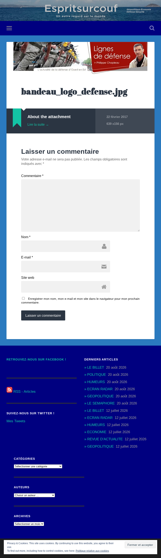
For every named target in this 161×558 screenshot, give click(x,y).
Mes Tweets (15, 421)
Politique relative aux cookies (92, 550)
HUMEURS (96, 382)
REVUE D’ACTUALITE (105, 439)
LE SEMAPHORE (101, 403)
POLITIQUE (96, 375)
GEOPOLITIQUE (100, 396)
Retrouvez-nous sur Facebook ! (36, 359)
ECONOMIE (96, 432)
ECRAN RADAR (100, 389)
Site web (27, 277)
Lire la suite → (38, 124)
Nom (25, 237)
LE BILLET (95, 367)
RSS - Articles (24, 392)
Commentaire (32, 176)
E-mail (27, 257)
